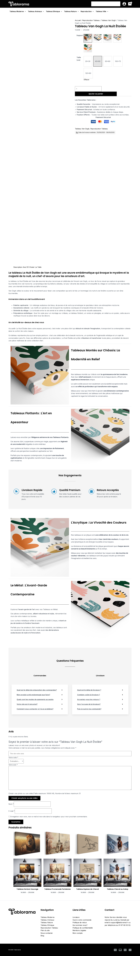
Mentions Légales (79, 930)
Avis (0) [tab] (26, 267)
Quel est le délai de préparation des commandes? (37, 690)
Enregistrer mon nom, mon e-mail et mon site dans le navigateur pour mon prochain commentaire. (48, 817)
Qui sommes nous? (80, 925)
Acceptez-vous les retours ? (88, 699)
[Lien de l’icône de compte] (124, 4)
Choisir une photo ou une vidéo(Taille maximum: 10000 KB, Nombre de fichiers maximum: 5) (45, 793)
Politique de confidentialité (83, 928)
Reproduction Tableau (91, 20)
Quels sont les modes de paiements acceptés (35, 699)
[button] (88, 38)
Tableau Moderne (17, 11)
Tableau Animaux (35, 11)
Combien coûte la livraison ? (88, 695)
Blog (42, 936)
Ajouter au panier (96, 94)
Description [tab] (17, 267)
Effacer (86, 80)
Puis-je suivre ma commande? (89, 709)
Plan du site (45, 930)
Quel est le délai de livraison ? (89, 690)
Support (80, 35)
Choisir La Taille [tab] (35, 267)
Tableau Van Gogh (108, 20)
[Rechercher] (119, 4)
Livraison (76, 917)
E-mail (12, 811)
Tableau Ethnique (53, 11)
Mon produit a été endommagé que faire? (33, 695)
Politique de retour (80, 922)
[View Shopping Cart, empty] (129, 3)
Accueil (78, 20)
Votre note (13, 757)
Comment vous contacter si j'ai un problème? (35, 709)
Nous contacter (47, 933)
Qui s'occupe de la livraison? (89, 704)
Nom (11, 804)
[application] (25, 11)
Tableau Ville (101, 11)
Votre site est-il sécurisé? (27, 704)
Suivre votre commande (82, 920)
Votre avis (13, 765)
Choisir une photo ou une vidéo (24, 798)
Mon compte (78, 933)
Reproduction (86, 11)
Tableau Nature (70, 11)
